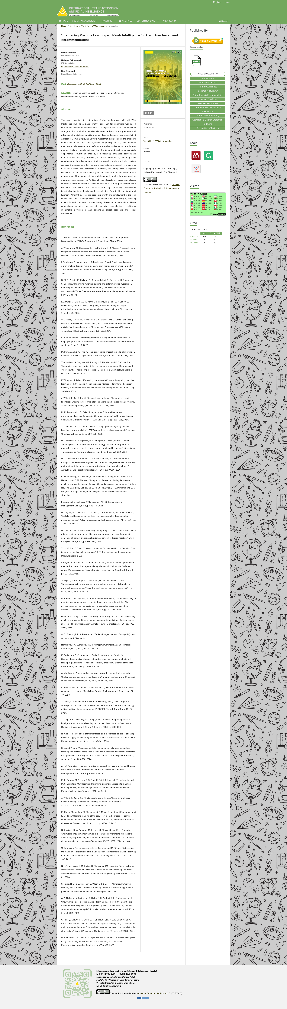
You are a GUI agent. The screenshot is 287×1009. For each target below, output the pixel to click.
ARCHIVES (126, 21)
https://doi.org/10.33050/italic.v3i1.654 (85, 84)
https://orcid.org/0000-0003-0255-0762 (75, 66)
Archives (74, 26)
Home (63, 26)
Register (217, 2)
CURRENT (109, 21)
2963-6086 (131, 974)
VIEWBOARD (169, 21)
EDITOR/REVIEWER (147, 21)
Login (227, 2)
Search (224, 21)
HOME (64, 21)
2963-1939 (110, 974)
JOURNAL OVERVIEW (84, 21)
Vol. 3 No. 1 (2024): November (94, 26)
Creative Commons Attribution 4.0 (154, 993)
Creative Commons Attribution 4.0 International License (162, 188)
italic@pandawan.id (112, 986)
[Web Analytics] (143, 998)
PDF (150, 113)
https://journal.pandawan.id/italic (120, 983)
